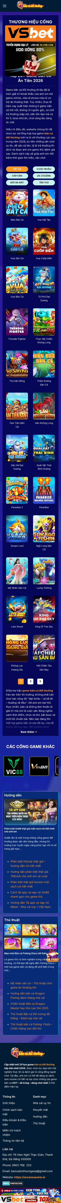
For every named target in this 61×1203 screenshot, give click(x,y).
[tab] (17, 169)
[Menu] (5, 6)
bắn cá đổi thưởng (44, 1064)
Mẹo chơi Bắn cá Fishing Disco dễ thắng (26, 953)
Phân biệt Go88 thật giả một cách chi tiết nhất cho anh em (29, 830)
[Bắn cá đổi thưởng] (32, 6)
